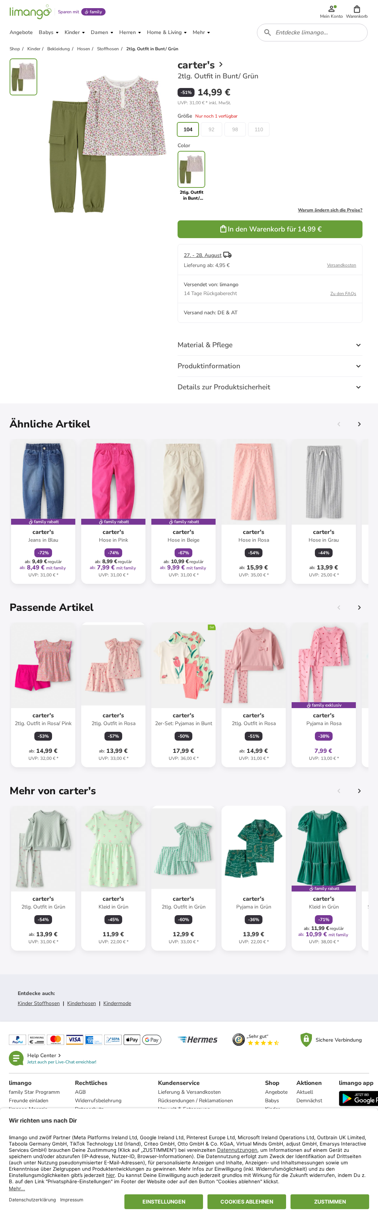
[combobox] (312, 32)
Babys (272, 1100)
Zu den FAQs (343, 294)
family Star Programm (34, 1092)
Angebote (276, 1092)
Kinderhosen (81, 1003)
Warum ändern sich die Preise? (330, 210)
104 (187, 129)
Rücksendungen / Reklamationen (195, 1100)
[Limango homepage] (31, 12)
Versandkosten (341, 265)
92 (211, 129)
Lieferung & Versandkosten (189, 1092)
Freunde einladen (28, 1100)
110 (259, 129)
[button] (357, 12)
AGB (80, 1092)
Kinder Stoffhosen (39, 1003)
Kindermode (117, 1003)
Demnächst (309, 1100)
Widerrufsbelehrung (98, 1100)
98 (235, 129)
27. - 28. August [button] (202, 255)
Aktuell (304, 1092)
